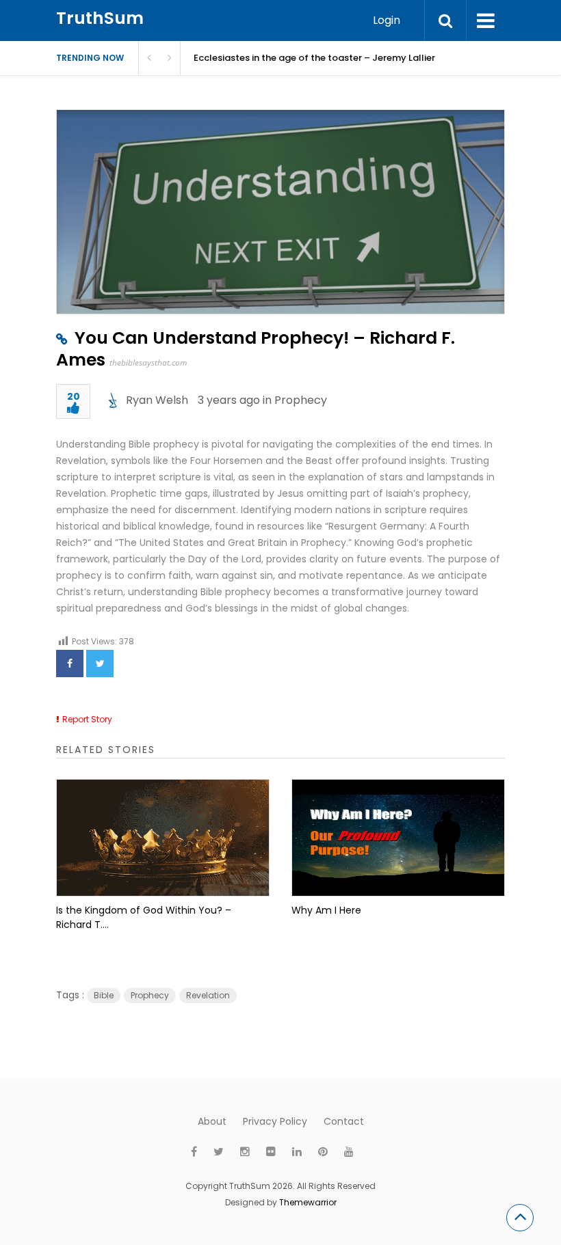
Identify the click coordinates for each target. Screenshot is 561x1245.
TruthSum (100, 18)
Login (386, 20)
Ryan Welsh (157, 400)
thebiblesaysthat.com (148, 362)
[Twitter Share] (100, 663)
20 (73, 397)
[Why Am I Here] (398, 838)
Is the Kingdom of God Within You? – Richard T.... (143, 917)
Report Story (87, 719)
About (212, 1121)
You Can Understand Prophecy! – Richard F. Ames (255, 349)
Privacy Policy (275, 1121)
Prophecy (300, 400)
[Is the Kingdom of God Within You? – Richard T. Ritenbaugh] (163, 838)
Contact (344, 1121)
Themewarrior (308, 1202)
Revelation (208, 995)
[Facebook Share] (69, 663)
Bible (104, 995)
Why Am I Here (326, 910)
